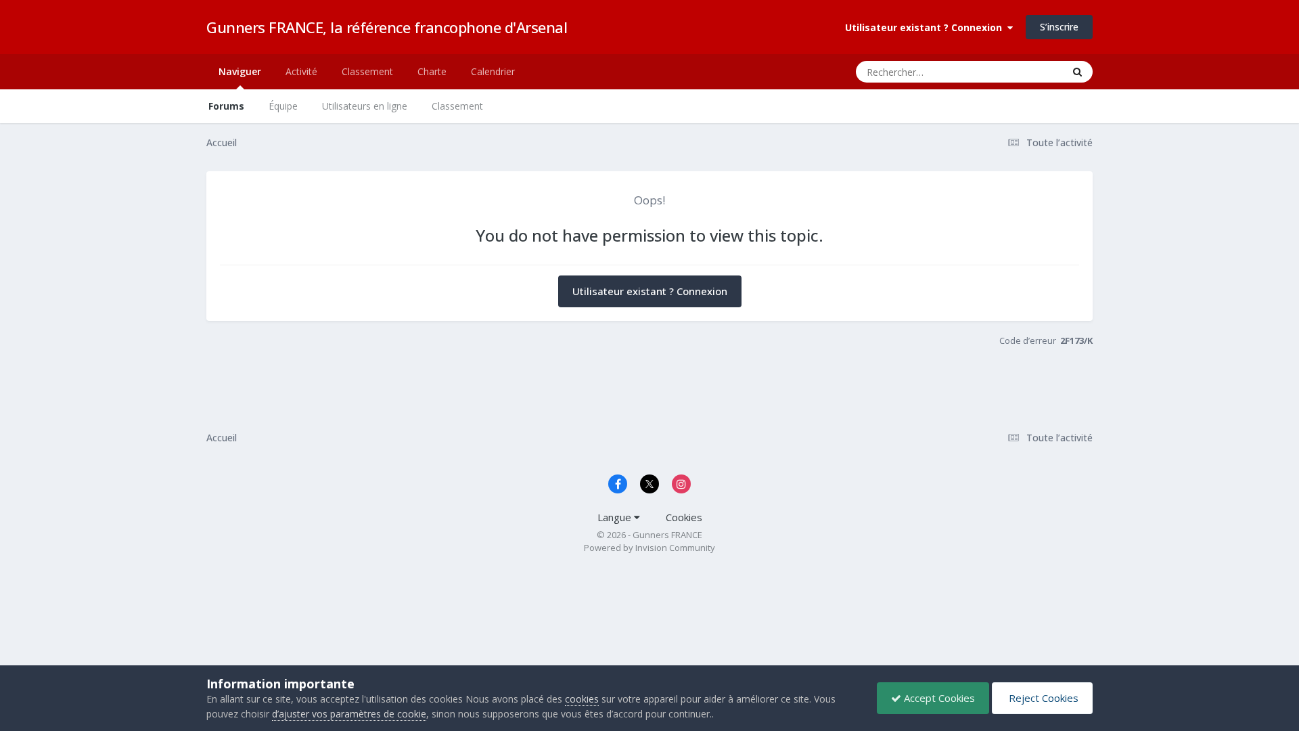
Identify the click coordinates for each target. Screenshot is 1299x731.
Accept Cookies (938, 698)
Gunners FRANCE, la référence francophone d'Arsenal (386, 27)
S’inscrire (1059, 26)
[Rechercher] (1077, 72)
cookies (582, 698)
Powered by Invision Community (649, 547)
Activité (301, 71)
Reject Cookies (1042, 698)
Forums (226, 105)
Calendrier (493, 71)
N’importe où (1018, 71)
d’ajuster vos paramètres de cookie (349, 713)
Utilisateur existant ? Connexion (926, 27)
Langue (615, 517)
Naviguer (240, 71)
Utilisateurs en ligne (364, 105)
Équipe (283, 105)
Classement (457, 105)
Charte (432, 71)
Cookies (684, 517)
